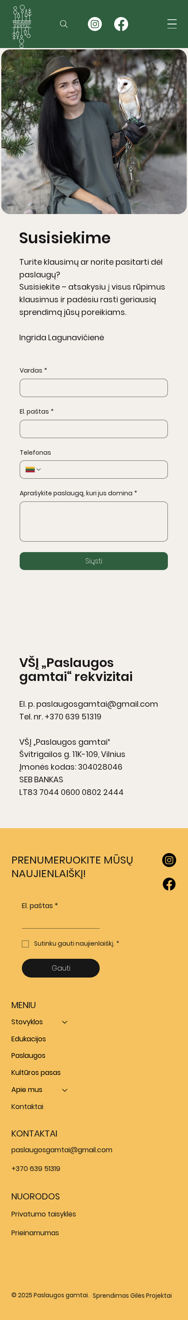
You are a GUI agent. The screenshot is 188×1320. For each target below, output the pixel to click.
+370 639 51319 (73, 716)
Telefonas (35, 453)
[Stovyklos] (65, 1022)
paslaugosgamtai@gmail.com (97, 703)
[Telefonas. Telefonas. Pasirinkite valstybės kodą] (33, 469)
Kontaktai (27, 1107)
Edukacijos (28, 1039)
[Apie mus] (65, 1090)
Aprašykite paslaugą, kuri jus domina (78, 493)
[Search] (64, 24)
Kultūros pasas (36, 1073)
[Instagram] (169, 860)
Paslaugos (28, 1055)
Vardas (33, 370)
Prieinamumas (35, 1233)
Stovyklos (27, 1022)
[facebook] (169, 884)
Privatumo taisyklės (43, 1214)
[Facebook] (121, 24)
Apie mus (26, 1090)
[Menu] (172, 23)
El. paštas (37, 412)
